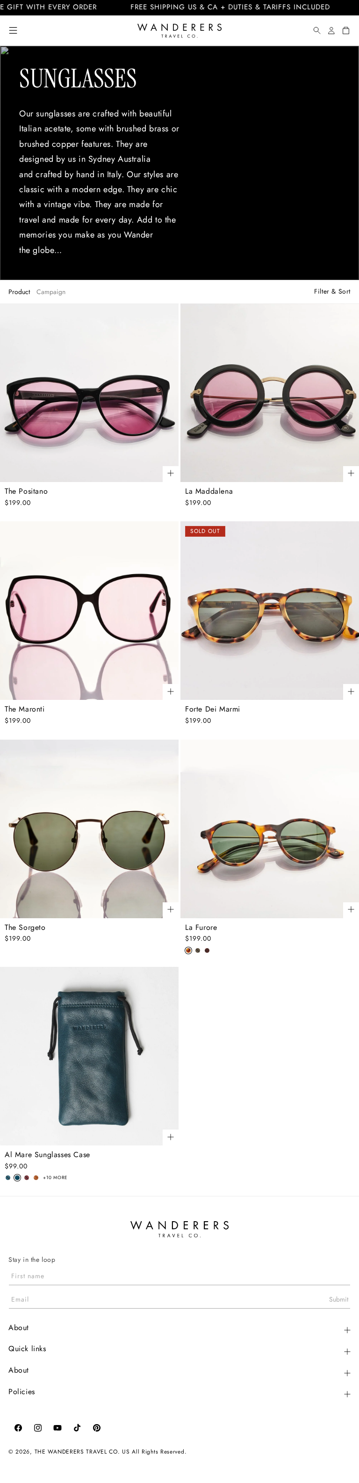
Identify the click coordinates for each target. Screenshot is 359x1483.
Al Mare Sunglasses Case (47, 1155)
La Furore (201, 928)
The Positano (26, 492)
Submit (338, 1299)
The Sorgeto (25, 928)
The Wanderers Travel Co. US (82, 1451)
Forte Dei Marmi (212, 709)
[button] (13, 30)
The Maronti (25, 709)
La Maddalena (209, 492)
